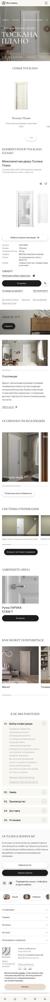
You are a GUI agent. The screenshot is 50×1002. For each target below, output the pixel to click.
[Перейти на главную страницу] (9, 3)
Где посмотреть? (40, 291)
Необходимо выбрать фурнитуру (16, 276)
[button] (20, 457)
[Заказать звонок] (45, 283)
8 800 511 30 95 (24, 952)
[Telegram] (10, 883)
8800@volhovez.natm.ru (28, 958)
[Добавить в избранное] (45, 183)
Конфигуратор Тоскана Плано (12, 57)
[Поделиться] (40, 183)
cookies (21, 973)
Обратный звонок (26, 964)
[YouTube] (30, 969)
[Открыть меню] (46, 3)
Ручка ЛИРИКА (12, 607)
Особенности (43, 57)
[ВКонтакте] (4, 883)
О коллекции (31, 57)
